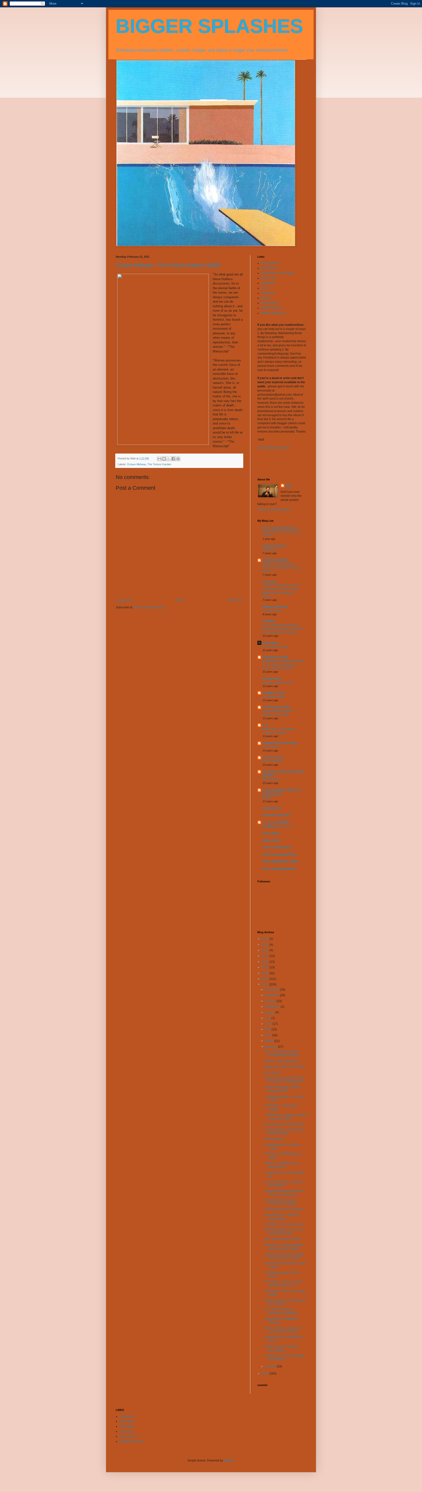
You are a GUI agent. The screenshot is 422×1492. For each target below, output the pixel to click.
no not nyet (270, 643)
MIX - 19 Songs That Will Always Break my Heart (282, 1053)
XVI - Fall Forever (273, 761)
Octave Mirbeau (136, 464)
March (269, 1041)
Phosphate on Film (275, 657)
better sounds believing (279, 528)
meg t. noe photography (279, 868)
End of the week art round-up (284, 1209)
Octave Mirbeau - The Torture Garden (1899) (168, 265)
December (272, 989)
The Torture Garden (159, 464)
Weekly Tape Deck (273, 313)
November (272, 995)
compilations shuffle (274, 696)
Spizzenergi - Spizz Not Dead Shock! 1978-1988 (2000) (284, 1079)
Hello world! (269, 549)
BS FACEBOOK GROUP (273, 448)
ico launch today (272, 610)
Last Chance (270, 746)
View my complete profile (274, 509)
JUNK (265, 288)
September (273, 1006)
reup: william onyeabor (276, 646)
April (268, 1035)
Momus (266, 298)
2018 (265, 944)
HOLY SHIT (268, 278)
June (269, 1024)
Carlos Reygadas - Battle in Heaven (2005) (283, 1089)
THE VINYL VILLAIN (276, 815)
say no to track (273, 757)
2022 (265, 939)
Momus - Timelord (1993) (281, 1061)
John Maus (268, 283)
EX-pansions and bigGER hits (284, 1124)
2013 (265, 973)
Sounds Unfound (274, 546)
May (268, 1029)
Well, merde (273, 1072)
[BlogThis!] (164, 458)
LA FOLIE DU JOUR (276, 707)
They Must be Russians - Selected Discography (281, 1201)
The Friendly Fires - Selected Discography (284, 1183)
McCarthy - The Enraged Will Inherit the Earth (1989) (284, 1246)
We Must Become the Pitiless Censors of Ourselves (284, 1192)
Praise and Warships (277, 847)
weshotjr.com (272, 808)
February (271, 1046)
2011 (265, 984)
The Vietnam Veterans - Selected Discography (281, 1311)
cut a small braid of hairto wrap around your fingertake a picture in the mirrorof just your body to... (283, 629)
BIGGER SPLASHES (209, 26)
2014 (265, 967)
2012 (265, 979)
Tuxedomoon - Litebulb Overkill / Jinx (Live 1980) (285, 1116)
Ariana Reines (270, 263)
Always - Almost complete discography (281, 1348)
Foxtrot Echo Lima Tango (277, 273)
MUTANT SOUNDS (275, 560)
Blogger (229, 1460)
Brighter (267, 797)
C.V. (265, 725)
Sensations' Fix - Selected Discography (282, 1216)
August (270, 1012)
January (271, 1366)
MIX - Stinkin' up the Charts (282, 1239)
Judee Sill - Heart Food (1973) (285, 1066)
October (270, 1001)
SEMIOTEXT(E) (271, 308)
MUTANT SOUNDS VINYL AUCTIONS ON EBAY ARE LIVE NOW (282, 567)
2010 (265, 1373)
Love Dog (267, 293)
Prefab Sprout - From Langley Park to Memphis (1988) (284, 1255)
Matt (288, 485)
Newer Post (124, 600)
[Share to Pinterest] (178, 458)
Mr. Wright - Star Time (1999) (284, 1224)
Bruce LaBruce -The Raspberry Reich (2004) (285, 1302)
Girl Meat (269, 621)
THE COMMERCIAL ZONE (280, 861)
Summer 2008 (271, 779)
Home (180, 600)
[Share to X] (168, 458)
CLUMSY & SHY (274, 693)
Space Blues (271, 833)
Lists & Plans (272, 678)
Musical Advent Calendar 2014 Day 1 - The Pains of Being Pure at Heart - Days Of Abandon (283, 664)
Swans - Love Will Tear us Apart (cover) (282, 1165)
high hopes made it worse (278, 682)
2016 (265, 956)
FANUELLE (268, 268)
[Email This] (159, 458)
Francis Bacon (274, 1139)
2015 (265, 961)
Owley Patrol (269, 303)
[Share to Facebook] (173, 458)
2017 (265, 950)
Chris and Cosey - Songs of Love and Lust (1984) (283, 1329)
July (268, 1018)
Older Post (235, 600)
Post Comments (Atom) (149, 607)
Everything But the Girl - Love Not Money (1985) (284, 1231)
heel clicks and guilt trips (280, 854)
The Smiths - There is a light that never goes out (283, 1283)
